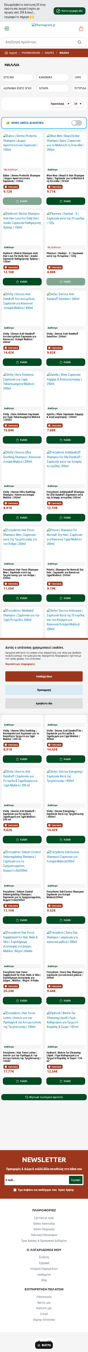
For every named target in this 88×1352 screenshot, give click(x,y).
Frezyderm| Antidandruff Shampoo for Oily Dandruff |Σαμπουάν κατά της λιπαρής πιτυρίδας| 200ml (65, 494)
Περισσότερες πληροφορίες (20, 664)
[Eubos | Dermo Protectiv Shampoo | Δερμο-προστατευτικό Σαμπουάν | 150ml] (22, 153)
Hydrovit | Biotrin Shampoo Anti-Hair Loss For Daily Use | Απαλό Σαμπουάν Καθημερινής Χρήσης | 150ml (21, 257)
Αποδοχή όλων (44, 676)
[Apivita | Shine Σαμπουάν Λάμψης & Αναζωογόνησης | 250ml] (66, 392)
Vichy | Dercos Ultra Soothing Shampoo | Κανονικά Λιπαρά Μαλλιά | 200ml (19, 494)
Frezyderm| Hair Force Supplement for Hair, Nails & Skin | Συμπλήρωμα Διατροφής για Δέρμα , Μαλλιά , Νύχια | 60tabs (22, 976)
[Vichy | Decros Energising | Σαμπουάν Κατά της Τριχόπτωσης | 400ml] (66, 788)
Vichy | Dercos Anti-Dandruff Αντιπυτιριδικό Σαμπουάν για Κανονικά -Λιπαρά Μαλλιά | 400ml (19, 338)
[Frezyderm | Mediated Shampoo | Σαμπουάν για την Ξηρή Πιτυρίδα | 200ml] (22, 627)
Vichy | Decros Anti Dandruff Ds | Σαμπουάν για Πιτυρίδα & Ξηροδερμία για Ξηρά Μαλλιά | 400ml (64, 735)
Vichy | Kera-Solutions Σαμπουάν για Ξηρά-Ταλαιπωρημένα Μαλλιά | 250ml (21, 417)
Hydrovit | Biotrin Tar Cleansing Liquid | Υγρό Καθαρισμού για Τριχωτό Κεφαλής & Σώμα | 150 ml (64, 1057)
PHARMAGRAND (31, 52)
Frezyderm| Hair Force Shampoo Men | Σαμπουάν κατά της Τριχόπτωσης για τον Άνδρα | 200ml (20, 574)
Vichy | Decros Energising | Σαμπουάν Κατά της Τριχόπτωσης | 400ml (65, 814)
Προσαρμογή (44, 690)
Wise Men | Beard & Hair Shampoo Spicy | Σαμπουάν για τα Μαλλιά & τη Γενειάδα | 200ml (65, 178)
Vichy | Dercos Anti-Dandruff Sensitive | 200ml (62, 335)
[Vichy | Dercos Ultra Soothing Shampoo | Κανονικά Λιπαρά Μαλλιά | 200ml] (22, 469)
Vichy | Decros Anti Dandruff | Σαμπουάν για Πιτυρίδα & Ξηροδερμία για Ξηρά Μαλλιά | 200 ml (19, 815)
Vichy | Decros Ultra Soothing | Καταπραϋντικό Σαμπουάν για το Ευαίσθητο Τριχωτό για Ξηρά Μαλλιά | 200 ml (21, 735)
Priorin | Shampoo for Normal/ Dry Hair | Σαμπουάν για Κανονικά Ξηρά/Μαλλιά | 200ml (65, 572)
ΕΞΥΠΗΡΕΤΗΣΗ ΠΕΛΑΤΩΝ (44, 1289)
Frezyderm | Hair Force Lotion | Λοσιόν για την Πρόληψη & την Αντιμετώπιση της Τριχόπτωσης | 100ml (22, 1057)
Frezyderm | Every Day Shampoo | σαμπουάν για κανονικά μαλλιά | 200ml (65, 975)
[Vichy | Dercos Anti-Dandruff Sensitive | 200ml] (66, 311)
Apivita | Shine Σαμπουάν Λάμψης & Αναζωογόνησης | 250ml (65, 416)
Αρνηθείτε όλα (44, 703)
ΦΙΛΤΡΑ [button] (46, 1345)
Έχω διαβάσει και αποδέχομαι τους (46, 1189)
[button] (65, 201)
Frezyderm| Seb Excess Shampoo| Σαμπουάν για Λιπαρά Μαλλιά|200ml (65, 894)
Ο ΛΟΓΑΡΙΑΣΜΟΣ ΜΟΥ (44, 1250)
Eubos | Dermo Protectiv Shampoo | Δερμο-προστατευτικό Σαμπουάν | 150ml (21, 178)
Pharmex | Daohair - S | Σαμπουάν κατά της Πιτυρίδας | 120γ (65, 255)
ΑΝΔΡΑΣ (49, 52)
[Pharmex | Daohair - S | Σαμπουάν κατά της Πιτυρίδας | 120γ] (66, 231)
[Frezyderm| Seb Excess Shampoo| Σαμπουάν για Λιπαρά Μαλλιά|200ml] (66, 869)
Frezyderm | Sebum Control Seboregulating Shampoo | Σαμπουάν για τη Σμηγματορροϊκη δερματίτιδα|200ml (21, 896)
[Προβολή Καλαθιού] (80, 29)
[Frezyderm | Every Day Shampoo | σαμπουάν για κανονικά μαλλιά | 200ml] (66, 949)
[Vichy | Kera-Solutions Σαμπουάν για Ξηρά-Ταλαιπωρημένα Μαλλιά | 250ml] (22, 392)
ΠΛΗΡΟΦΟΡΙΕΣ (44, 1210)
